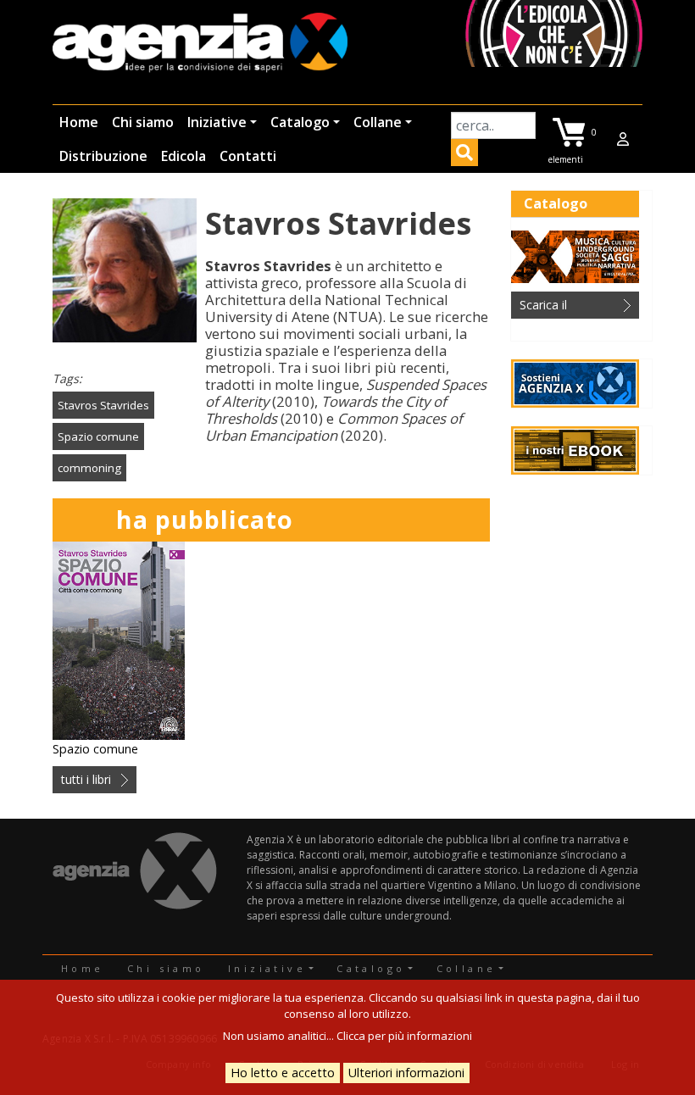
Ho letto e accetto (283, 1072)
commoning (89, 467)
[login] (622, 139)
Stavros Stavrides (103, 405)
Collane (377, 122)
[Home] (200, 43)
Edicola (183, 156)
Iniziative (217, 122)
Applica (464, 155)
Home (78, 122)
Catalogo (300, 122)
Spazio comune (98, 436)
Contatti (248, 156)
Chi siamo (143, 122)
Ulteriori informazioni (406, 1072)
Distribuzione (103, 156)
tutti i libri (86, 779)
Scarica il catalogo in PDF (564, 308)
